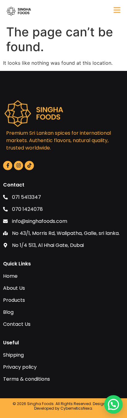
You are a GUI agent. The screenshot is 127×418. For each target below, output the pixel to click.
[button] (113, 404)
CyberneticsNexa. (76, 408)
